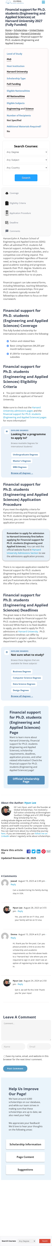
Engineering (13, 108)
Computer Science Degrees (27, 677)
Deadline (14, 222)
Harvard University (28, 631)
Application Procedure (20, 213)
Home (8, 30)
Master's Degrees (22, 460)
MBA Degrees (19, 467)
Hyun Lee (30, 802)
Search (26, 177)
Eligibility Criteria (18, 203)
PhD (9, 59)
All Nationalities (16, 96)
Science (29, 108)
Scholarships (20, 30)
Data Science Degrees (24, 684)
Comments (15, 231)
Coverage (14, 193)
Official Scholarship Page (26, 780)
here (3, 833)
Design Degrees (21, 690)
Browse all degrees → (22, 473)
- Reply (19, 911)
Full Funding (14, 83)
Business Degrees (22, 671)
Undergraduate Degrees (25, 454)
